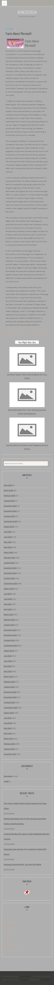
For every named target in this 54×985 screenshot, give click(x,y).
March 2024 (8, 614)
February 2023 (9, 682)
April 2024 (8, 609)
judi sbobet (9, 939)
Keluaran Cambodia (12, 922)
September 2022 (10, 708)
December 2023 (10, 630)
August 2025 (9, 527)
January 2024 (9, 625)
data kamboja (10, 927)
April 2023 (8, 671)
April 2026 (8, 485)
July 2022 (8, 718)
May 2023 (8, 666)
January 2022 (9, 749)
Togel (6, 916)
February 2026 (9, 496)
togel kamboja (10, 950)
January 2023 (9, 687)
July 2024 (8, 594)
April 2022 (8, 733)
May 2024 (8, 604)
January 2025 (9, 563)
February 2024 (9, 620)
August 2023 (9, 651)
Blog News (10, 29)
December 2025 (10, 506)
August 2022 (9, 713)
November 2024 (10, 573)
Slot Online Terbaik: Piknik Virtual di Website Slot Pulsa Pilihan (25, 806)
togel (6, 781)
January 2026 (9, 501)
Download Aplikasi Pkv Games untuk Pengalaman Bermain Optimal (26, 836)
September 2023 (10, 645)
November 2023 (10, 635)
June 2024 (8, 599)
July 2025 (8, 532)
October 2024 (9, 578)
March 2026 (8, 490)
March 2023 (8, 677)
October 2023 (9, 640)
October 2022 (9, 702)
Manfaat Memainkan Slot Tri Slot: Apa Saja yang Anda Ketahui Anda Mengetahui (25, 821)
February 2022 (9, 744)
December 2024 (10, 568)
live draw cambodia (12, 945)
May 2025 (8, 542)
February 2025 (9, 558)
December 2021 (10, 754)
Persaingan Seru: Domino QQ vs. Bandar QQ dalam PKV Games (25, 851)
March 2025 (8, 552)
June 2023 (8, 661)
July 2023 (8, 656)
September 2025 (10, 521)
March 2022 (8, 739)
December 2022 (10, 692)
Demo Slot (8, 933)
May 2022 (8, 728)
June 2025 (8, 537)
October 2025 (9, 516)
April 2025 (8, 547)
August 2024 (9, 589)
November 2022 (10, 697)
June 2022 (8, 723)
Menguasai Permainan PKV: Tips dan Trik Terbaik (22, 864)
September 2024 (10, 583)
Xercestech (27, 12)
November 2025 (10, 511)
